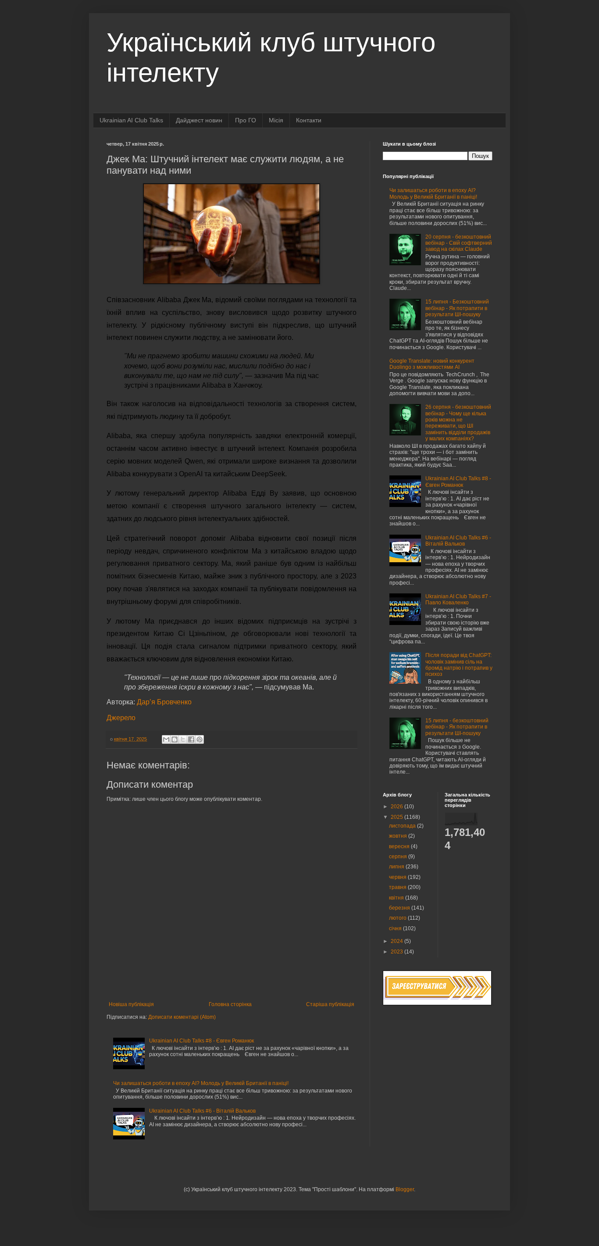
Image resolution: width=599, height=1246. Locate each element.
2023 (397, 952)
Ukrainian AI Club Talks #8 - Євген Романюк (201, 1041)
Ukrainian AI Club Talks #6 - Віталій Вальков (202, 1111)
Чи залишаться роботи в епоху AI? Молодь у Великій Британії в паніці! (201, 1083)
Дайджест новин (199, 120)
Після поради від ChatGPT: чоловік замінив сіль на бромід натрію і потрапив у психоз (458, 664)
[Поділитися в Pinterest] (199, 739)
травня (398, 887)
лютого (398, 918)
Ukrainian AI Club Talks (131, 120)
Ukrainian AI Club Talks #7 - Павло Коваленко (458, 599)
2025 (397, 817)
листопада (403, 826)
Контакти (308, 120)
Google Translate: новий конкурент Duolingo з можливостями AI (431, 364)
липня (397, 867)
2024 (397, 941)
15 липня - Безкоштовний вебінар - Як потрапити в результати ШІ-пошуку (457, 308)
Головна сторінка (230, 1004)
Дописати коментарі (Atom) (182, 1017)
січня (396, 928)
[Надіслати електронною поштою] (166, 739)
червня (398, 877)
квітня (397, 898)
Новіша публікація (131, 1004)
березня (400, 908)
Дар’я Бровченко (164, 702)
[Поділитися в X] (182, 739)
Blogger (405, 1189)
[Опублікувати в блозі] (174, 739)
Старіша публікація (330, 1004)
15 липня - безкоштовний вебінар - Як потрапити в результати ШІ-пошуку (456, 727)
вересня (400, 846)
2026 (397, 806)
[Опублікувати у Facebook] (191, 739)
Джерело (121, 717)
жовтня (398, 836)
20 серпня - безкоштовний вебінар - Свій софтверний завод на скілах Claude (458, 243)
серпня (398, 856)
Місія (276, 120)
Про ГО (245, 120)
